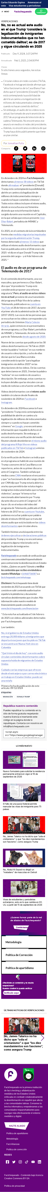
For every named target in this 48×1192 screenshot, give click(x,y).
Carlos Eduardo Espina (13, 2)
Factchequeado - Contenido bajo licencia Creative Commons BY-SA (23, 1177)
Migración (8, 697)
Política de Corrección (19, 955)
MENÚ (6, 12)
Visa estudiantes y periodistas (25, 5)
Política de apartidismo (20, 968)
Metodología (13, 942)
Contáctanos (22, 927)
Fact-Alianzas (12, 1144)
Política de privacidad (14, 1186)
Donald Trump (23, 697)
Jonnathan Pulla (16, 143)
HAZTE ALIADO (17, 1126)
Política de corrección (16, 1149)
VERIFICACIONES (9, 21)
